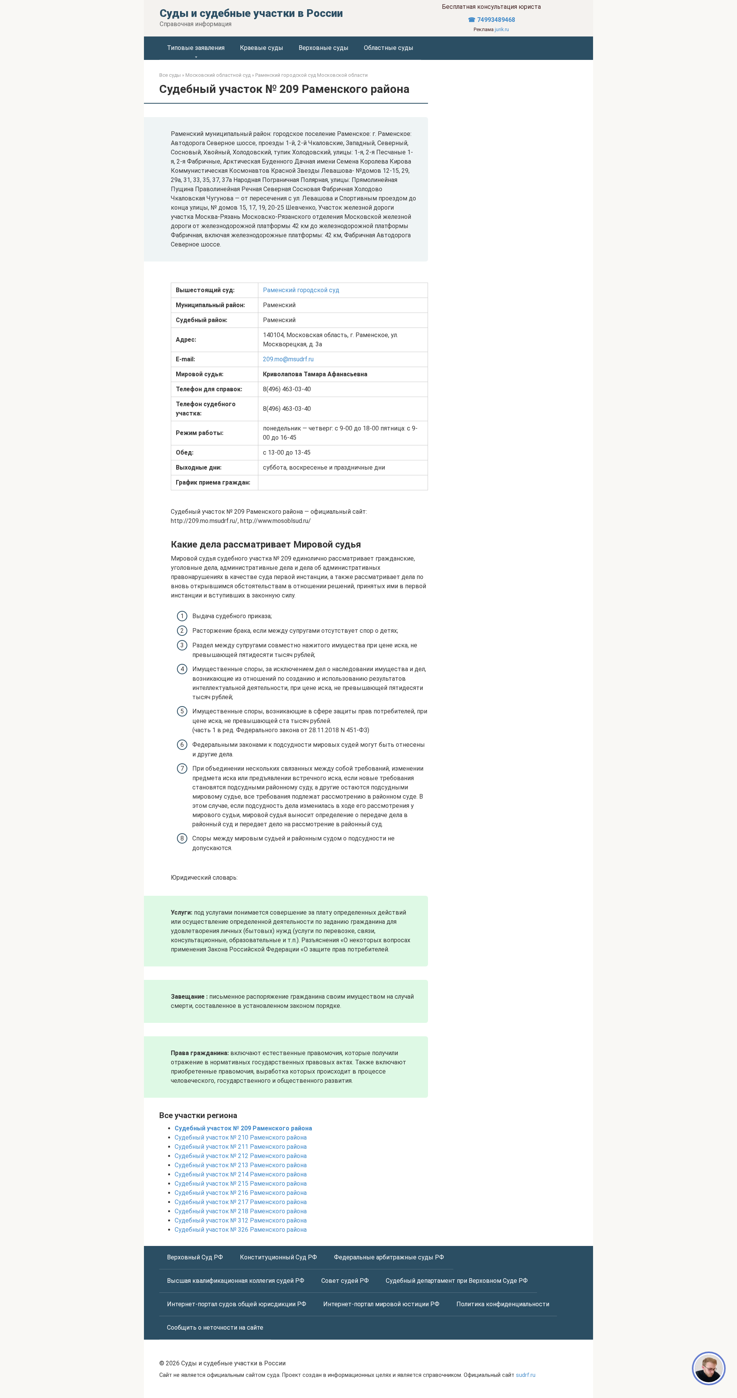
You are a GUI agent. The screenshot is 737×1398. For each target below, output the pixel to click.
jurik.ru (502, 29)
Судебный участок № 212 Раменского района (241, 1156)
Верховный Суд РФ (196, 1257)
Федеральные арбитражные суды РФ (390, 1257)
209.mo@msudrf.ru (288, 359)
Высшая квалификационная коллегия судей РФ (236, 1280)
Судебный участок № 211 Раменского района (241, 1146)
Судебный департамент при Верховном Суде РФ (457, 1280)
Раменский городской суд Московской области (311, 75)
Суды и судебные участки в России (251, 13)
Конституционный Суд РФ (279, 1257)
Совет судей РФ (345, 1280)
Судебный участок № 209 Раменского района (243, 1128)
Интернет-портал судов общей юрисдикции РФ (237, 1304)
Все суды (170, 75)
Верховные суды (324, 47)
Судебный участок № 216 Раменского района (241, 1192)
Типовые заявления (196, 47)
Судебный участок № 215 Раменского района (241, 1183)
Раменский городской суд (301, 290)
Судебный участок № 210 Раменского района (241, 1137)
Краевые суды (261, 47)
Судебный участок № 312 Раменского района (241, 1220)
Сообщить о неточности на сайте (215, 1327)
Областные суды (388, 47)
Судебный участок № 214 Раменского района (241, 1174)
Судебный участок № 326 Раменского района (241, 1229)
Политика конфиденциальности (502, 1304)
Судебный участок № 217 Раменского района (241, 1202)
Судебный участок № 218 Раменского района (241, 1211)
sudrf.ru (525, 1375)
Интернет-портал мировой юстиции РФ (382, 1304)
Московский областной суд (218, 75)
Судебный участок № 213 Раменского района (241, 1165)
